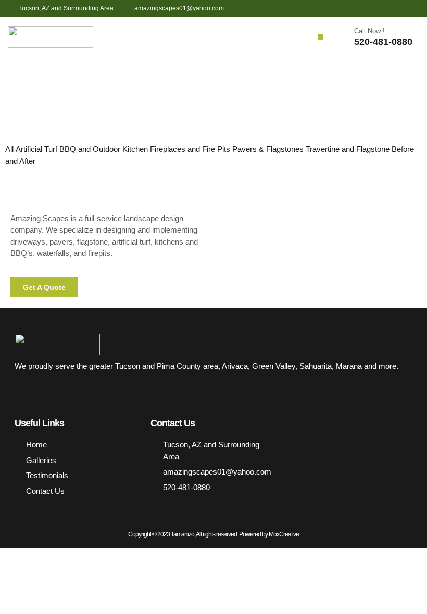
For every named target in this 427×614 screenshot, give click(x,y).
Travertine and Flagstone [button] (349, 149)
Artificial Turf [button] (37, 149)
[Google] (412, 8)
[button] (320, 37)
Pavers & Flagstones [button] (269, 149)
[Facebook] (373, 8)
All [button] (10, 149)
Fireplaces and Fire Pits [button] (191, 149)
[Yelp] (392, 8)
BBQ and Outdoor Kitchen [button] (104, 149)
